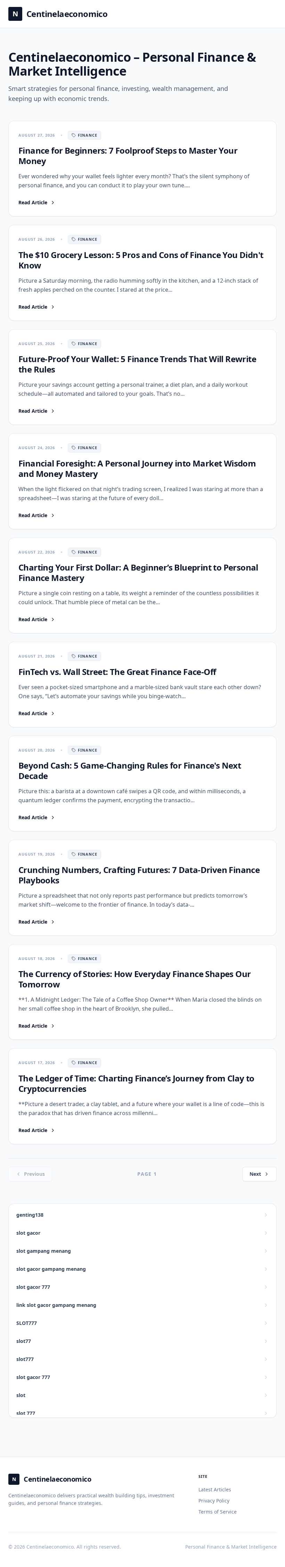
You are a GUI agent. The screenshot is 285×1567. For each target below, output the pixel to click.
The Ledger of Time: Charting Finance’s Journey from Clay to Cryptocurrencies (136, 1083)
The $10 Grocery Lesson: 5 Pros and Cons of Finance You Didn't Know (140, 260)
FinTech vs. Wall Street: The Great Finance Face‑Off (117, 671)
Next (255, 1174)
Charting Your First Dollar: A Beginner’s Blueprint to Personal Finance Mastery (138, 572)
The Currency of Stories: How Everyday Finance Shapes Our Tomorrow (134, 979)
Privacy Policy (213, 1500)
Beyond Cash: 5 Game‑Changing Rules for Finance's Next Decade (129, 770)
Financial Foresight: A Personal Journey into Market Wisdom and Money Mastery (137, 468)
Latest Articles (214, 1489)
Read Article (37, 202)
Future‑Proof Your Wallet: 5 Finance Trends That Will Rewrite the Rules (137, 364)
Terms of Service (217, 1511)
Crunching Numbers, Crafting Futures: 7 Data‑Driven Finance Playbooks (139, 875)
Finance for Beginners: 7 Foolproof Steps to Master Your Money (127, 155)
